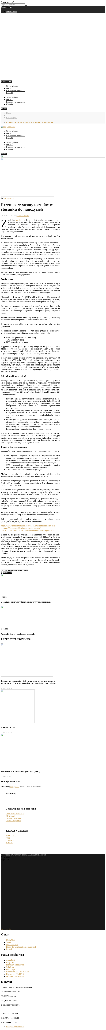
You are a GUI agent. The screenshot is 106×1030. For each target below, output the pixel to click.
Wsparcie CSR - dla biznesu (17, 972)
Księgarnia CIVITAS (15, 974)
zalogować (14, 786)
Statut (8, 942)
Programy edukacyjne (15, 965)
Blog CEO (10, 962)
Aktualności (11, 960)
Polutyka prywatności (15, 1027)
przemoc (19, 570)
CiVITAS (10, 840)
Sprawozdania (12, 944)
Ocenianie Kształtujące (15, 814)
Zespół (9, 949)
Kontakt (9, 93)
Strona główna (12, 86)
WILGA (9, 843)
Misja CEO (11, 940)
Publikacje (10, 969)
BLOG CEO (11, 836)
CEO (8, 838)
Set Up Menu (11, 11)
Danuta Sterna (23, 216)
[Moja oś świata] (8, 127)
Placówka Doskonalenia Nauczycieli (21, 947)
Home (8, 113)
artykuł (19, 220)
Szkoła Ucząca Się (13, 821)
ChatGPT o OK (8, 727)
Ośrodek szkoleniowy (15, 976)
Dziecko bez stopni (13, 818)
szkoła (25, 570)
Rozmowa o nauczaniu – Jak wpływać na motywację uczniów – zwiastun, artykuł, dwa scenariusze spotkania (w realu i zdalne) (28, 682)
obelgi (13, 570)
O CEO (9, 88)
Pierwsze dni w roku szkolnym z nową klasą (20, 771)
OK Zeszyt (10, 816)
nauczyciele (6, 570)
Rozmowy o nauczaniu (15, 91)
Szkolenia (10, 967)
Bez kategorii (11, 118)
